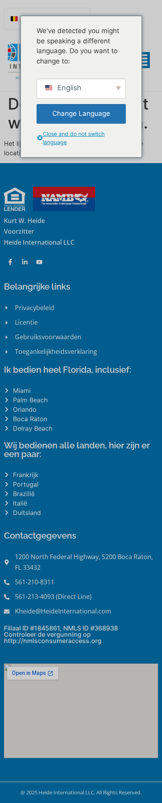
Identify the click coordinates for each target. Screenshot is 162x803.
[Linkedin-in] (24, 262)
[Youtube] (39, 262)
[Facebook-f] (10, 262)
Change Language (81, 113)
